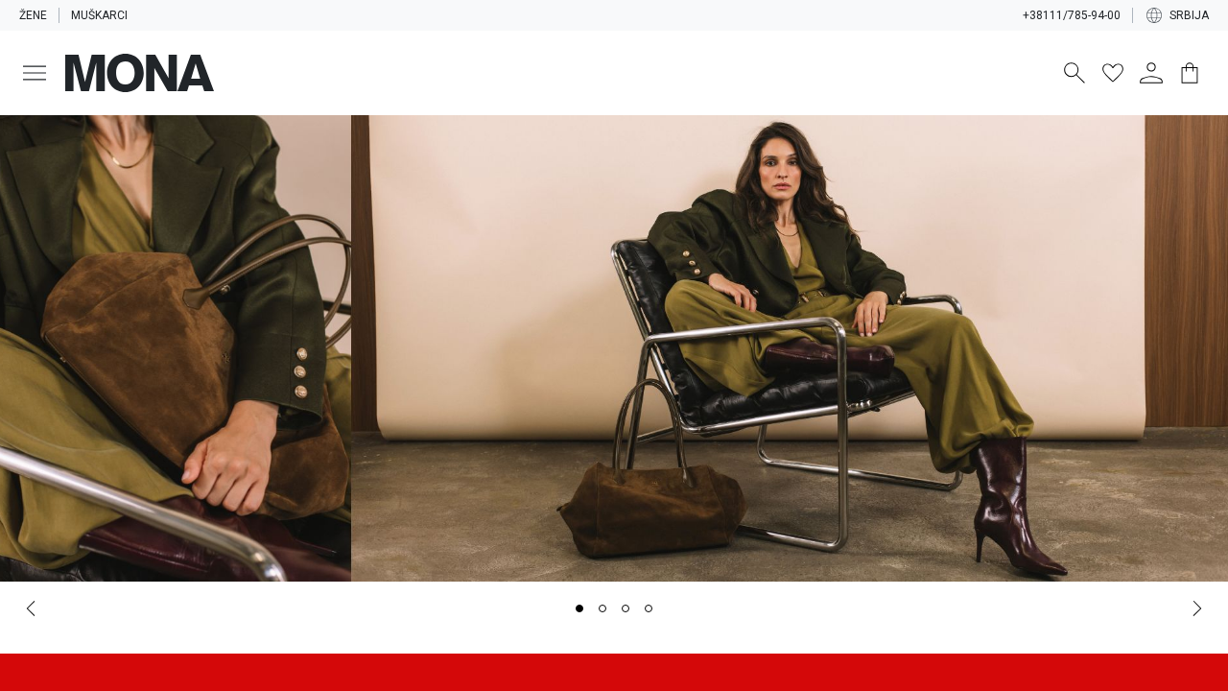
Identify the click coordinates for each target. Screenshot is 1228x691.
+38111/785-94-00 (1072, 15)
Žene (33, 15)
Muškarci (99, 15)
